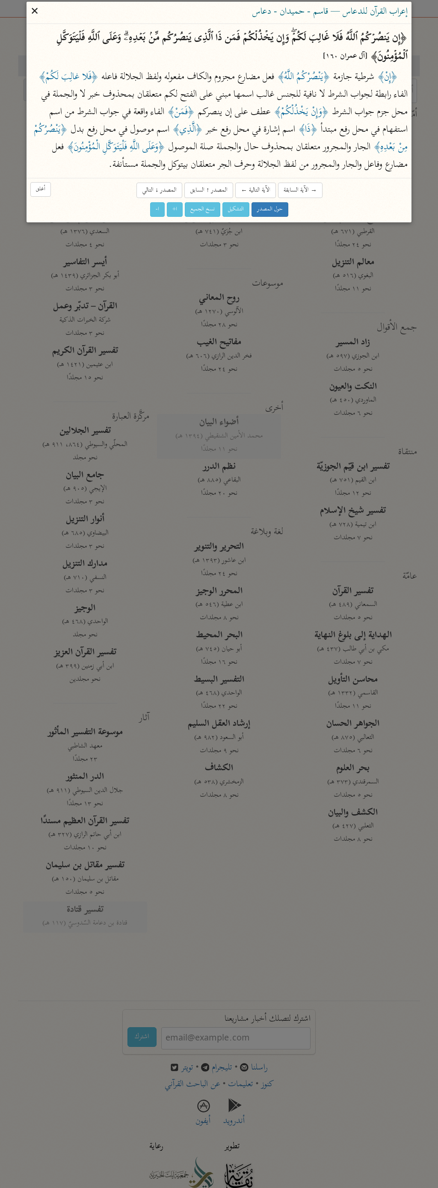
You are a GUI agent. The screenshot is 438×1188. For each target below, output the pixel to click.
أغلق (40, 190)
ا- (157, 209)
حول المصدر (270, 209)
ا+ (174, 209)
